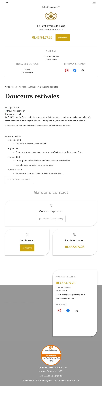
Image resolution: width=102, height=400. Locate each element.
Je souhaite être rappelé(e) (51, 219)
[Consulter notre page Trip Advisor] (82, 70)
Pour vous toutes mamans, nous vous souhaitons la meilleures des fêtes (49, 152)
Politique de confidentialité (67, 380)
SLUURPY (49, 351)
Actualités (33, 87)
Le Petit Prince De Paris (51, 359)
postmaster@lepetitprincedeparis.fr (70, 294)
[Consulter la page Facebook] (75, 70)
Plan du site (28, 380)
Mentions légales (44, 380)
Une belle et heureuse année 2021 (31, 144)
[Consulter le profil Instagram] (67, 70)
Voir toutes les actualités (19, 179)
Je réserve (62, 37)
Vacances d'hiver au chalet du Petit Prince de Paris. (39, 173)
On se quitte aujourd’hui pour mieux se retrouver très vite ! (43, 161)
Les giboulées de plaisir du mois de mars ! (35, 165)
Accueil (22, 87)
